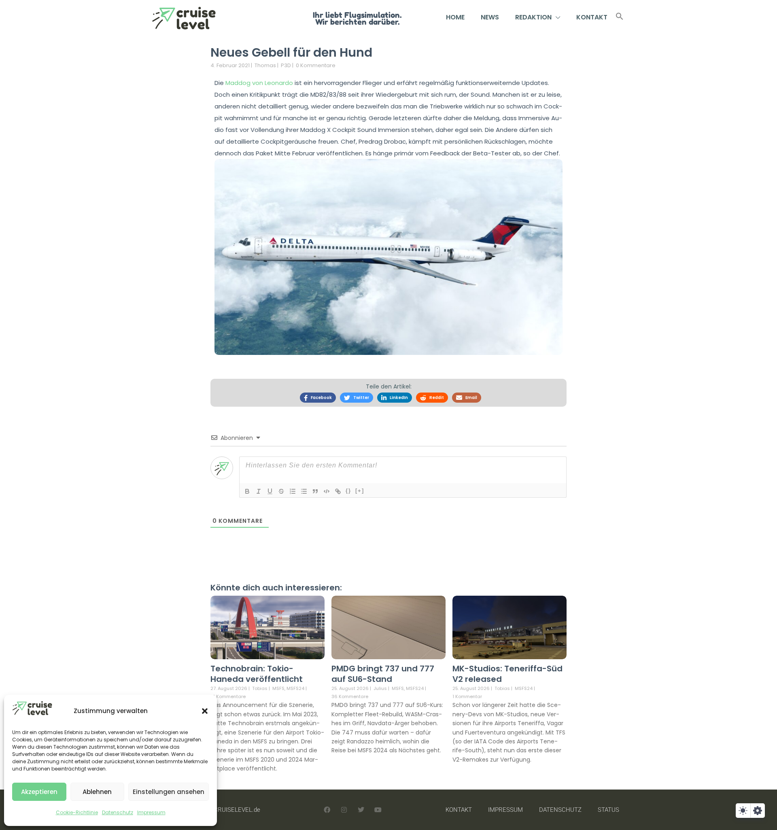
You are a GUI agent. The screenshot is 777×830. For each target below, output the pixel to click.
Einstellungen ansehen (168, 792)
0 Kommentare (315, 65)
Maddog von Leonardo (259, 83)
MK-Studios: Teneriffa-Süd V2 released (507, 674)
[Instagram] (344, 810)
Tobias (259, 688)
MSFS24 (295, 688)
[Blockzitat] (315, 491)
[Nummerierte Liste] (292, 491)
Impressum (151, 812)
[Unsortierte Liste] (304, 491)
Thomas (265, 65)
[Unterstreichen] (270, 491)
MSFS (278, 688)
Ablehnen (97, 792)
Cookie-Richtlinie (77, 812)
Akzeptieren (39, 792)
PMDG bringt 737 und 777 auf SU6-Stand (382, 674)
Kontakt (591, 17)
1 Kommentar (467, 696)
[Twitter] (361, 810)
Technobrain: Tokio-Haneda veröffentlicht (256, 674)
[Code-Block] (326, 491)
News (490, 17)
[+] (359, 491)
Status (608, 809)
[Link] (338, 491)
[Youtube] (378, 810)
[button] (205, 711)
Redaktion (533, 17)
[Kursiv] (258, 491)
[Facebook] (327, 810)
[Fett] (247, 491)
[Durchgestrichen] (281, 491)
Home (455, 17)
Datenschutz (117, 812)
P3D (286, 65)
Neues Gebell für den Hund (291, 52)
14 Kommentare (228, 696)
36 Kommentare (349, 696)
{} (348, 491)
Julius (380, 688)
